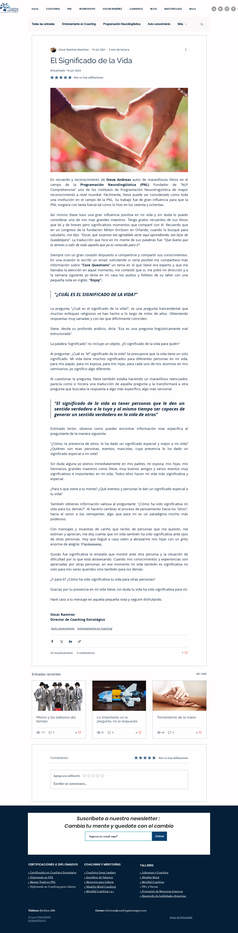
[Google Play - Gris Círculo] (220, 9)
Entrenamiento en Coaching (79, 23)
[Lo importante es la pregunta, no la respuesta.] (119, 696)
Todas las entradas (43, 23)
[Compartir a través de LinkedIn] (70, 641)
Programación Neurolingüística (121, 23)
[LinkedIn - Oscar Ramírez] (214, 9)
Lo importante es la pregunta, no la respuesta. (117, 719)
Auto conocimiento (62, 628)
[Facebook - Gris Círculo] (233, 9)
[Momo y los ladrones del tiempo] (59, 696)
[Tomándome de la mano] (179, 696)
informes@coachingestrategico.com (126, 910)
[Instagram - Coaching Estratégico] (227, 9)
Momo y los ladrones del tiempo (55, 719)
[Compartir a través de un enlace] (79, 641)
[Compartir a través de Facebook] (52, 641)
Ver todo (201, 673)
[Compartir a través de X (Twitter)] (61, 641)
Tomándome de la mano (176, 717)
